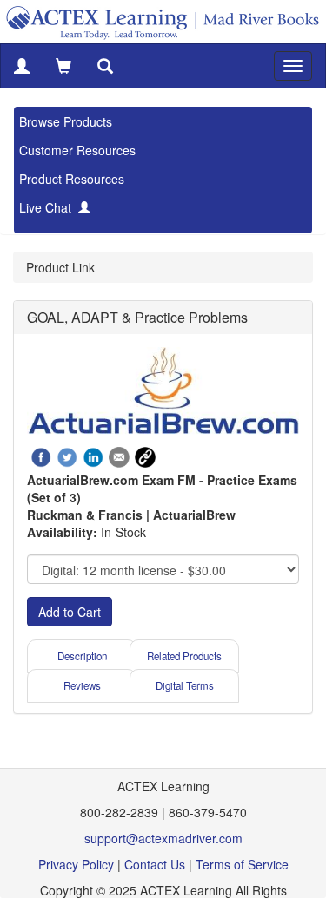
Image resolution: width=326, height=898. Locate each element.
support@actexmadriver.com (163, 838)
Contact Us (154, 864)
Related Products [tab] (184, 656)
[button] (22, 66)
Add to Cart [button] (69, 611)
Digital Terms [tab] (185, 685)
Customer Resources (77, 150)
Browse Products (65, 121)
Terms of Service (242, 864)
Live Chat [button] (48, 207)
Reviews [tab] (82, 685)
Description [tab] (82, 656)
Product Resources (71, 178)
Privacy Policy (76, 864)
